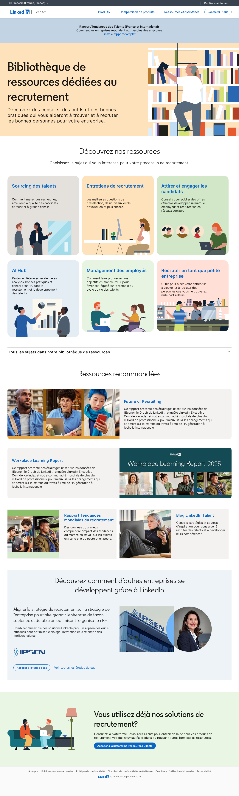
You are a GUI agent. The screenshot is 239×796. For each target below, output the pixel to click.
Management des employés (117, 270)
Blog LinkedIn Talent (195, 515)
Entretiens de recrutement (115, 186)
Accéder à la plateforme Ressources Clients (125, 745)
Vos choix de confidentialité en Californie (130, 771)
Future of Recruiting (143, 401)
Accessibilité (204, 771)
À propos (33, 771)
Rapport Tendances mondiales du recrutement (89, 517)
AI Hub (19, 270)
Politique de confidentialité (90, 771)
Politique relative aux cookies (57, 771)
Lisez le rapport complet (119, 34)
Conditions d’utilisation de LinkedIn (175, 771)
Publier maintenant (216, 3)
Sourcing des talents (34, 186)
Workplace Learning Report (37, 460)
